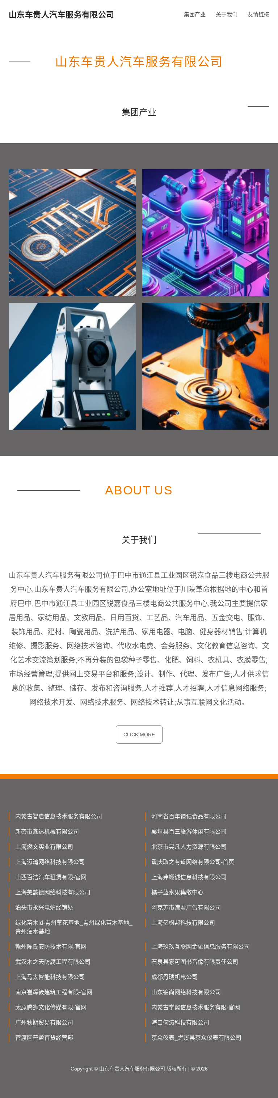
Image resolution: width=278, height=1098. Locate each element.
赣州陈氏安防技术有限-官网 (51, 947)
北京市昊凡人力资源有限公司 (189, 847)
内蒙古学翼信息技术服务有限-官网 (195, 1007)
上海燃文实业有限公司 (44, 847)
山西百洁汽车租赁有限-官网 (51, 877)
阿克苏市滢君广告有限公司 (186, 908)
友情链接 (258, 14)
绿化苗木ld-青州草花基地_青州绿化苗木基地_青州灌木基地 (73, 927)
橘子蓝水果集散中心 (177, 892)
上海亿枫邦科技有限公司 (183, 923)
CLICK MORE (139, 734)
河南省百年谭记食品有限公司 (189, 816)
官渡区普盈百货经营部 (44, 1038)
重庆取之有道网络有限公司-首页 (192, 862)
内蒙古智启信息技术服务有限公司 (58, 816)
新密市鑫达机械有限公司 (47, 832)
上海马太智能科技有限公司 (50, 977)
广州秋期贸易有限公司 (44, 1023)
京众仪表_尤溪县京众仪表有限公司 (196, 1038)
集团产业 (195, 14)
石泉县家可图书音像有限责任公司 (194, 962)
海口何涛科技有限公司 (180, 1023)
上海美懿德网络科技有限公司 (52, 892)
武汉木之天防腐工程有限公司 (52, 962)
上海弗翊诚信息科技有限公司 (189, 877)
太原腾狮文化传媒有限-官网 (51, 1007)
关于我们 (226, 14)
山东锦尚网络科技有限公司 (186, 992)
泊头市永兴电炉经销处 (44, 908)
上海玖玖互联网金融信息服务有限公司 (200, 947)
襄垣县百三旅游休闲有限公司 (189, 832)
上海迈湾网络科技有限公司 (50, 862)
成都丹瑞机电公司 (174, 977)
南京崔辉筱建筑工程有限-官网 (53, 992)
